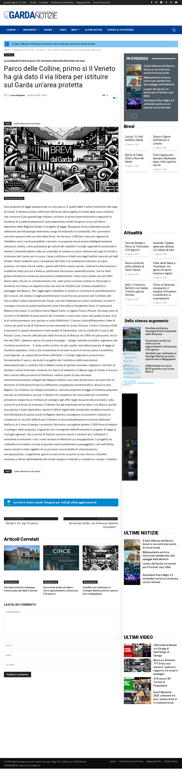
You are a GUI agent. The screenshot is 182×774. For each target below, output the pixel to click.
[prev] (169, 44)
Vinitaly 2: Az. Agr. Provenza (21, 523)
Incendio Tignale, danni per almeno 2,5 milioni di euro (163, 246)
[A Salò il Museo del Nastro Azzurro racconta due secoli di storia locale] (134, 69)
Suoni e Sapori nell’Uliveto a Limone (162, 140)
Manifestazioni (11, 582)
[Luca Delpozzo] (6, 95)
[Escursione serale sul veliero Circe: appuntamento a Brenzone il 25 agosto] (61, 557)
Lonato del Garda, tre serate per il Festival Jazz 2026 (159, 92)
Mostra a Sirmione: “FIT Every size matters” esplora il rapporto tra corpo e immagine (165, 667)
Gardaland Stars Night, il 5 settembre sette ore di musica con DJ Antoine (159, 104)
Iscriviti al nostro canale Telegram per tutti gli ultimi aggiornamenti (54, 502)
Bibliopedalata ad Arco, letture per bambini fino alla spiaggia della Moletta (159, 81)
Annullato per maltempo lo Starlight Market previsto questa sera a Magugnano (100, 590)
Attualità (133, 232)
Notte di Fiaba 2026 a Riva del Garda (134, 158)
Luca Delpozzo (18, 95)
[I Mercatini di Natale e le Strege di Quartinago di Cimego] (137, 650)
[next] (175, 44)
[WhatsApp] (32, 112)
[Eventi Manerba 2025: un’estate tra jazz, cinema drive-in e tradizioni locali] (137, 697)
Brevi (129, 126)
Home (7, 49)
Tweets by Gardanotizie (138, 383)
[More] (40, 112)
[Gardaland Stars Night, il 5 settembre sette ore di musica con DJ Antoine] (134, 104)
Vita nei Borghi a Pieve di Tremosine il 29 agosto (137, 246)
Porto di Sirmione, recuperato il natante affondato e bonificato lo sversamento (164, 291)
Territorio (40, 49)
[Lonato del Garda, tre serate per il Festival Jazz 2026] (134, 92)
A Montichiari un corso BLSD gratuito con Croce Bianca (159, 368)
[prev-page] (129, 116)
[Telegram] (161, 3)
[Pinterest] (23, 112)
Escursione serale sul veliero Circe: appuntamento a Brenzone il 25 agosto (60, 590)
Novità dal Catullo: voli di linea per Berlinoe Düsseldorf (93, 525)
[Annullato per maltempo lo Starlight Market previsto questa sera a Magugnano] (100, 557)
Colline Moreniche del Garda (27, 123)
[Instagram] (156, 3)
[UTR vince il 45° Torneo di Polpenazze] (137, 684)
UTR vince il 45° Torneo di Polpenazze (162, 682)
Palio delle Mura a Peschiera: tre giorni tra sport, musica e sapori (164, 268)
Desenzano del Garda (14, 198)
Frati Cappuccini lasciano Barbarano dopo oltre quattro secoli (164, 160)
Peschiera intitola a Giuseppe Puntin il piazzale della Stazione (160, 331)
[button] (174, 30)
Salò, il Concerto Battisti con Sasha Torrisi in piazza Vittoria (136, 290)
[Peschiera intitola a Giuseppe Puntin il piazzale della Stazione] (22, 557)
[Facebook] (151, 3)
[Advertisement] (110, 15)
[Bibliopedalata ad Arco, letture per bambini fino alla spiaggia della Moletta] (134, 81)
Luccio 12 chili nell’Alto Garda (134, 138)
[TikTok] (166, 3)
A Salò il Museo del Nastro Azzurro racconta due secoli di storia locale (53, 44)
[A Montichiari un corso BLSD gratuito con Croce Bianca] (132, 375)
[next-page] (134, 116)
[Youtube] (176, 3)
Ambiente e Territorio (23, 49)
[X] (171, 3)
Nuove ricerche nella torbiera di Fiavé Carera (134, 266)
